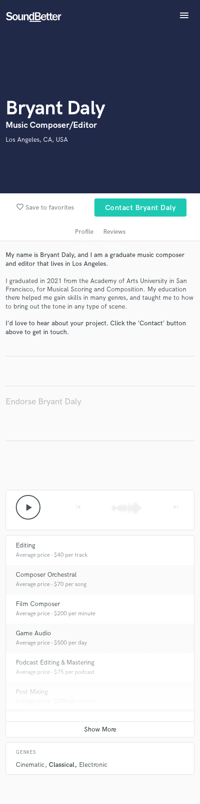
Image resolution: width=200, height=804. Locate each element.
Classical (61, 765)
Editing (25, 545)
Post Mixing (32, 692)
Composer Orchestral (46, 575)
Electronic (93, 765)
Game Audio (33, 633)
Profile (84, 232)
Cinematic (30, 765)
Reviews (114, 232)
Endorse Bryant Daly (43, 401)
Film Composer (38, 604)
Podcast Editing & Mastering (55, 662)
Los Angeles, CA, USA (37, 140)
